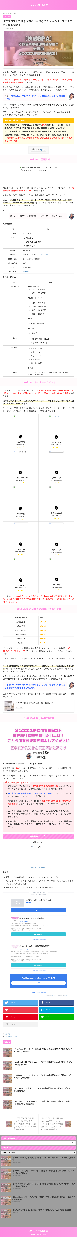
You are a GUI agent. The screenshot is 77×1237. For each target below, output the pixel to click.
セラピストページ (38, 867)
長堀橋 (15, 1037)
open (42, 150)
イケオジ (54, 995)
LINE (42, 255)
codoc (65, 995)
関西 (9, 1034)
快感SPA (26, 271)
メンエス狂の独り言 (39, 5)
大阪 (6, 1034)
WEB (46, 255)
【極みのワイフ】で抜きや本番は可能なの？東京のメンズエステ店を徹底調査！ (42, 1210)
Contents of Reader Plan (39, 939)
